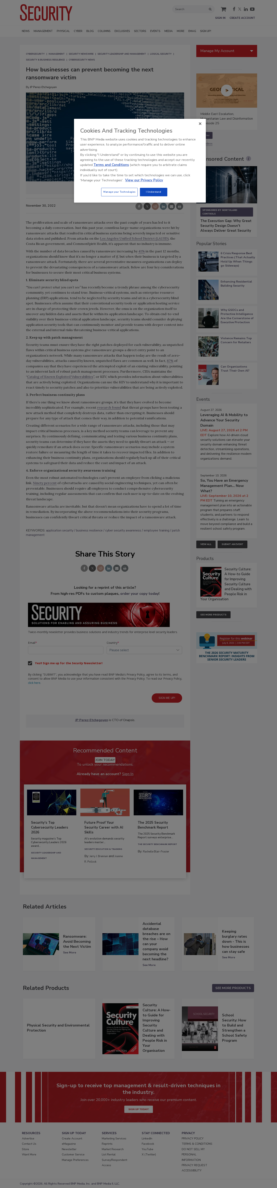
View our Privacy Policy (144, 180)
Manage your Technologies (119, 191)
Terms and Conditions (111, 165)
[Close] (200, 123)
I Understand (153, 191)
